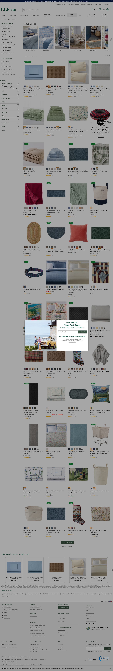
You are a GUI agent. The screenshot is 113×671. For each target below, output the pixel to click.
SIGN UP (82, 332)
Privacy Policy (72, 342)
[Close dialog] (86, 322)
